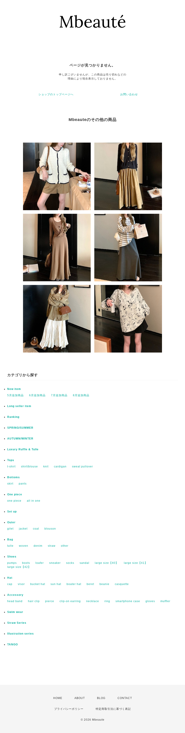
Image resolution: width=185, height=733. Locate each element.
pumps (12, 563)
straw (52, 545)
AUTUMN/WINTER (20, 438)
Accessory (15, 594)
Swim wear (15, 612)
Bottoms (13, 477)
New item (14, 389)
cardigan (60, 466)
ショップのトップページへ (56, 94)
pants (23, 483)
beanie (104, 584)
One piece (14, 494)
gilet (10, 528)
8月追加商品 (81, 395)
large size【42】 (19, 567)
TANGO (12, 644)
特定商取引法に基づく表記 (113, 708)
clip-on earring (70, 601)
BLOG (101, 698)
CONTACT (125, 698)
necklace (92, 601)
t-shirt (11, 466)
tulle (10, 545)
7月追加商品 (59, 395)
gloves (150, 601)
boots (26, 563)
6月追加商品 (37, 395)
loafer (39, 563)
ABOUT (79, 698)
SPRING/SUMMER (20, 427)
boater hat (74, 584)
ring (107, 601)
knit (46, 466)
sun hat (56, 584)
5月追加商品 (15, 395)
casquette (122, 584)
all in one (33, 500)
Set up (12, 511)
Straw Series (16, 622)
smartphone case (128, 601)
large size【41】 (136, 563)
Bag (10, 539)
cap (9, 584)
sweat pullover (82, 466)
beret (90, 584)
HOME (57, 698)
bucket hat (37, 584)
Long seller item (19, 406)
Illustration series (20, 633)
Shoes (11, 556)
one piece (14, 500)
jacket (23, 528)
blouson (50, 528)
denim (38, 545)
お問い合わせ (129, 94)
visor (21, 584)
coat (36, 528)
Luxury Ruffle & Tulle (23, 449)
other (64, 545)
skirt (10, 483)
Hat (9, 577)
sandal (84, 563)
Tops (10, 460)
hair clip (34, 601)
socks (70, 563)
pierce (49, 601)
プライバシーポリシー (68, 708)
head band (15, 601)
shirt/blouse (29, 466)
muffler (165, 601)
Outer (11, 522)
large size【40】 (106, 563)
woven (23, 545)
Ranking (13, 417)
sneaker (55, 563)
